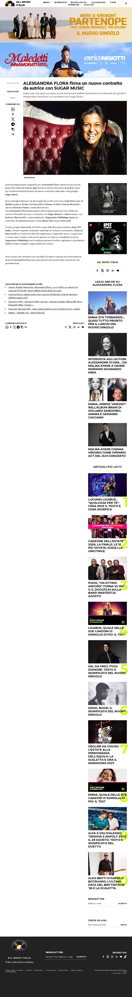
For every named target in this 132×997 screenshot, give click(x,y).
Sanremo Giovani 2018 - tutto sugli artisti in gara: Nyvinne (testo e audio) (44, 309)
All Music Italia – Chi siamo (14, 970)
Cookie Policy (63, 970)
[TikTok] (125, 956)
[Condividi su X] (13, 119)
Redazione (13, 91)
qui (35, 188)
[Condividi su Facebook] (13, 114)
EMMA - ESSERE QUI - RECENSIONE (26, 312)
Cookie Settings (11, 972)
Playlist (89, 5)
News (46, 2)
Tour (113, 2)
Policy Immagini (76, 970)
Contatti (29, 970)
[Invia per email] (13, 134)
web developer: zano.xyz (120, 973)
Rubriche (73, 5)
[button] (13, 129)
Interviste (60, 2)
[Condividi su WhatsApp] (13, 109)
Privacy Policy (51, 970)
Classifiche (98, 2)
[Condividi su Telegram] (13, 124)
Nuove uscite (78, 2)
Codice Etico (39, 970)
